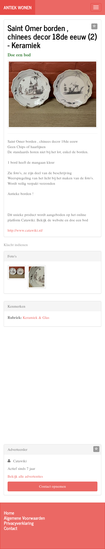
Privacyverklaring (19, 523)
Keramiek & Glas (36, 317)
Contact (10, 528)
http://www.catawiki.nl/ (25, 230)
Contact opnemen (52, 486)
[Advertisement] (52, 386)
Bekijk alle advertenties (25, 476)
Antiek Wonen (18, 7)
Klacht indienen (16, 244)
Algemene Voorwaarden (24, 517)
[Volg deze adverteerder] (96, 449)
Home (9, 512)
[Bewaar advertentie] (94, 26)
